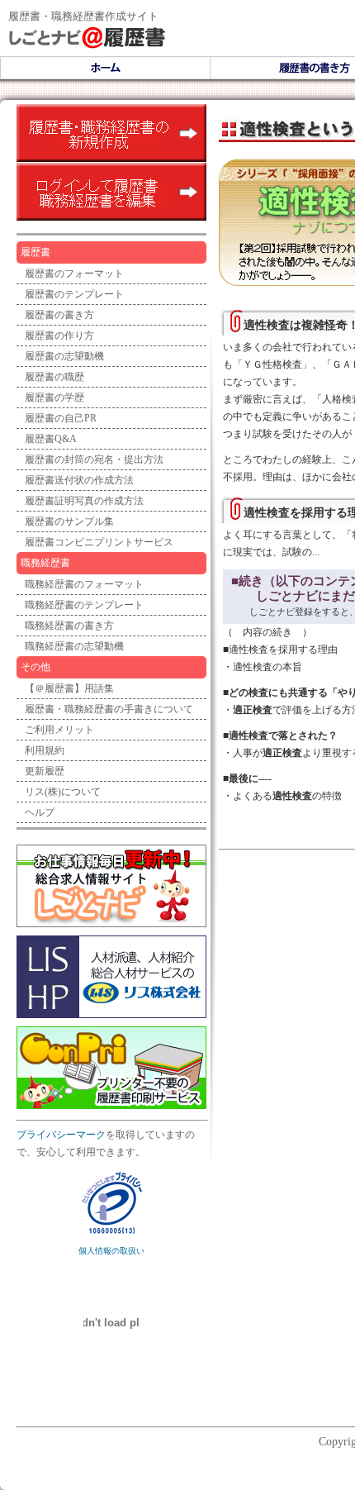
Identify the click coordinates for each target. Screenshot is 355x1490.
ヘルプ (39, 812)
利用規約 (44, 750)
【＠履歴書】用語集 (69, 688)
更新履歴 (44, 771)
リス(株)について (63, 791)
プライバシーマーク (61, 1134)
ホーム (105, 67)
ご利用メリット (59, 729)
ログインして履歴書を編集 (111, 192)
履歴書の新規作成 (111, 133)
